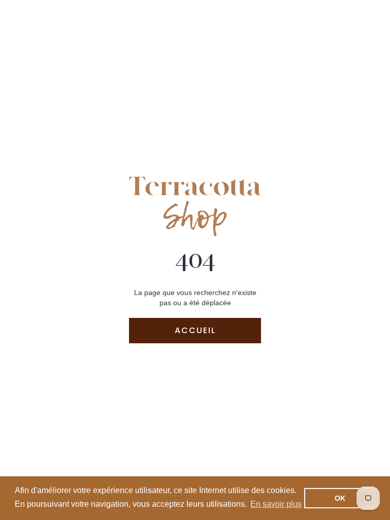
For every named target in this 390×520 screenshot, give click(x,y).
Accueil (195, 330)
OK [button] (340, 498)
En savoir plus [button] (276, 504)
